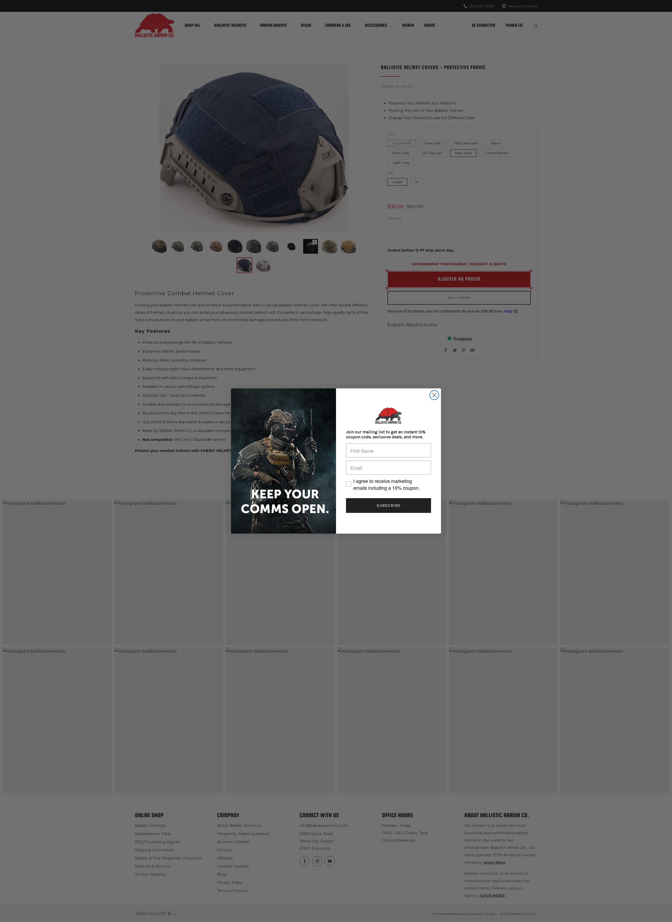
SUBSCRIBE (389, 505)
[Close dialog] (434, 395)
